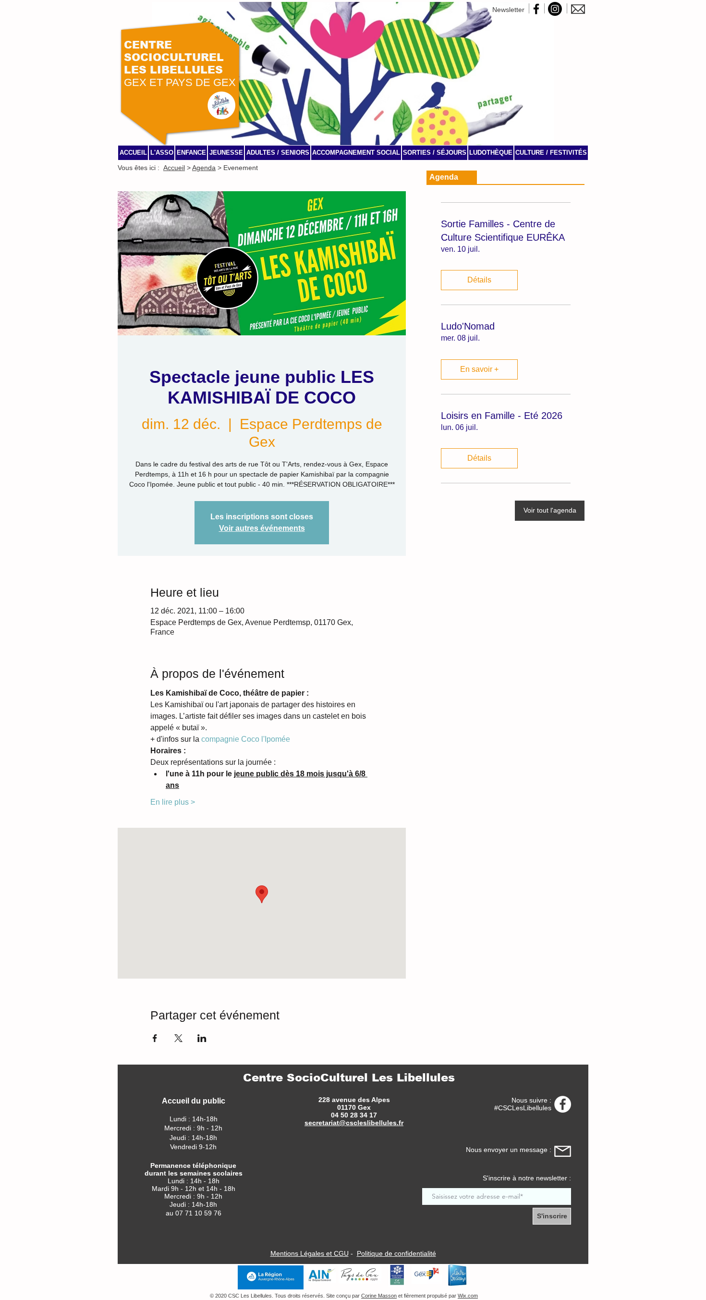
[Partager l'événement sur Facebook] (154, 1038)
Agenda (204, 168)
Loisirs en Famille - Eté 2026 (501, 415)
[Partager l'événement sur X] (178, 1038)
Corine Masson (379, 1296)
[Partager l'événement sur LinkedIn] (202, 1038)
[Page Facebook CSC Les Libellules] (536, 9)
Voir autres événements (262, 528)
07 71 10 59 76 (198, 1213)
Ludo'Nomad (468, 326)
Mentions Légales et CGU (309, 1253)
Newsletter (508, 9)
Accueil (174, 168)
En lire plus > (172, 802)
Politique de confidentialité (396, 1253)
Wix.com (468, 1296)
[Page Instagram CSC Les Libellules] (555, 9)
